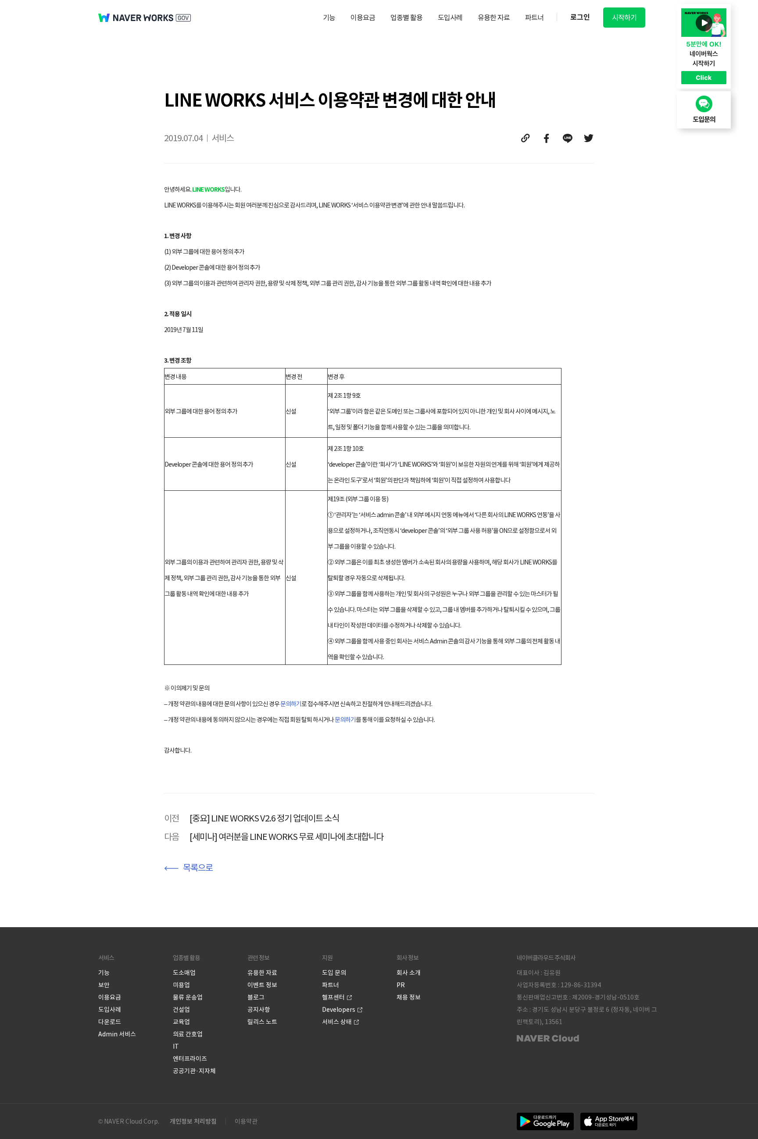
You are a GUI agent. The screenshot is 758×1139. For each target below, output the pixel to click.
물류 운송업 (188, 997)
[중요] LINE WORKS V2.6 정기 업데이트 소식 (264, 818)
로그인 (580, 17)
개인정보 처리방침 (193, 1121)
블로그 (256, 997)
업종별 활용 (406, 17)
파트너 (534, 17)
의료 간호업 (188, 1034)
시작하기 (624, 17)
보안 (104, 985)
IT (176, 1046)
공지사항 (258, 1010)
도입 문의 (334, 973)
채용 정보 (409, 997)
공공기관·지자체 (194, 1071)
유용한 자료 (494, 17)
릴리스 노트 (262, 1022)
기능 (329, 17)
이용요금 (362, 17)
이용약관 (246, 1121)
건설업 (181, 1010)
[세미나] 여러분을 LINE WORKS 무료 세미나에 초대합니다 (286, 837)
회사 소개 (409, 973)
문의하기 (290, 704)
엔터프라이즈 (190, 1059)
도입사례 (450, 17)
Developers (338, 1010)
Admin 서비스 (117, 1034)
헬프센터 (333, 997)
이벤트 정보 (262, 985)
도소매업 (184, 973)
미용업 (181, 985)
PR (401, 985)
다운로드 (109, 1022)
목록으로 (198, 868)
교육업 (181, 1022)
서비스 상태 (337, 1022)
